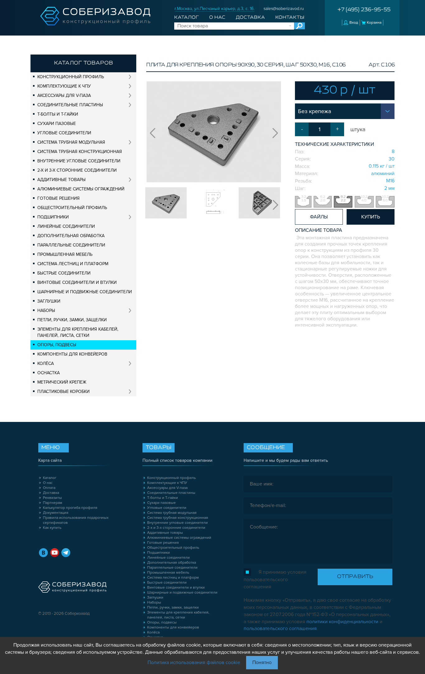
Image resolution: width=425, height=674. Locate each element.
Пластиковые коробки (63, 391)
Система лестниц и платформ (72, 263)
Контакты (289, 17)
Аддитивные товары (61, 179)
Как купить (52, 527)
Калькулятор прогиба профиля (70, 507)
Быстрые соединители (64, 273)
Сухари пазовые (56, 123)
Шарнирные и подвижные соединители (84, 291)
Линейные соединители (66, 226)
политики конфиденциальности (342, 622)
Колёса (45, 363)
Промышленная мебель (64, 254)
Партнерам (52, 502)
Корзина (374, 22)
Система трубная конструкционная (79, 151)
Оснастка (48, 372)
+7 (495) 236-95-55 (364, 9)
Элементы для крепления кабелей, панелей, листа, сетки (77, 332)
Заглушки (48, 301)
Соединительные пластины (70, 105)
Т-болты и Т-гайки (57, 114)
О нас (217, 17)
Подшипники (53, 217)
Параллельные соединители (71, 245)
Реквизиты (52, 497)
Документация (55, 512)
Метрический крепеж (61, 382)
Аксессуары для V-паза (64, 95)
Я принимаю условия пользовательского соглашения (275, 579)
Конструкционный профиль (70, 76)
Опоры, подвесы (56, 344)
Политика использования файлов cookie (193, 662)
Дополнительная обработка (71, 235)
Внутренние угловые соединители (78, 161)
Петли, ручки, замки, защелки (72, 320)
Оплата (49, 487)
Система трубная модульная (71, 142)
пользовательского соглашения (280, 628)
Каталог (186, 17)
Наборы (46, 310)
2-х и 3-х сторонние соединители (77, 170)
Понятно (262, 662)
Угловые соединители (64, 133)
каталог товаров (83, 63)
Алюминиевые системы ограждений (80, 189)
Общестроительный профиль (72, 207)
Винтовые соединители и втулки (77, 282)
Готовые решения (58, 198)
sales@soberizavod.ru (284, 8)
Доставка (250, 17)
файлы (319, 217)
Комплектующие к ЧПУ (64, 86)
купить (370, 217)
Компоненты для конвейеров (72, 354)
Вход (353, 22)
